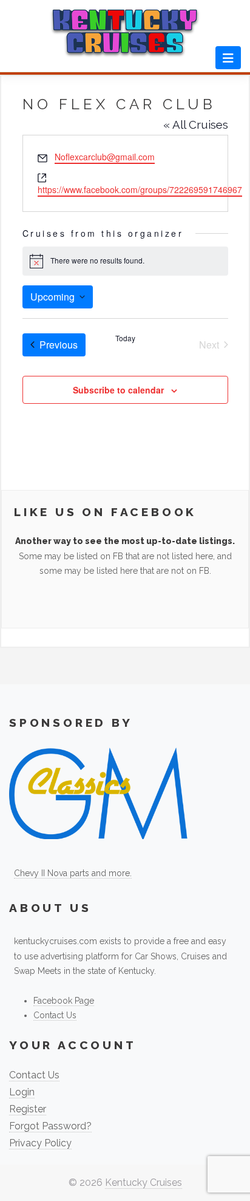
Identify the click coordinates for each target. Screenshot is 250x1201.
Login (22, 1092)
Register (27, 1109)
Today (125, 338)
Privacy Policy (40, 1143)
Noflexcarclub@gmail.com (105, 157)
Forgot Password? (50, 1126)
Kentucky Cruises (143, 1182)
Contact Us (54, 1015)
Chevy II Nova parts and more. (73, 873)
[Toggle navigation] (228, 57)
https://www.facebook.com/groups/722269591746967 (140, 189)
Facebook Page (63, 1000)
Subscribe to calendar (118, 390)
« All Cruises (195, 124)
